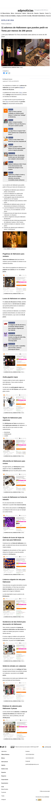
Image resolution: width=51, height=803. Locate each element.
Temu (20, 92)
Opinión (24, 13)
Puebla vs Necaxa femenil (8, 15)
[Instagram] (5, 747)
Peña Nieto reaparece (38, 15)
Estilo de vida (30, 13)
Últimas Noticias (6, 13)
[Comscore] (46, 746)
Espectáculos (4, 783)
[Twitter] (6, 73)
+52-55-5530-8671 (30, 758)
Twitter (2, 796)
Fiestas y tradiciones (6, 23)
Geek (2, 786)
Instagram (3, 799)
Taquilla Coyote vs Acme (24, 15)
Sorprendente (4, 779)
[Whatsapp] (9, 73)
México (12, 13)
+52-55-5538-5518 (30, 754)
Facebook (3, 792)
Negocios (42, 13)
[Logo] (25, 10)
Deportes (36, 13)
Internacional (18, 13)
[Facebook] (4, 73)
